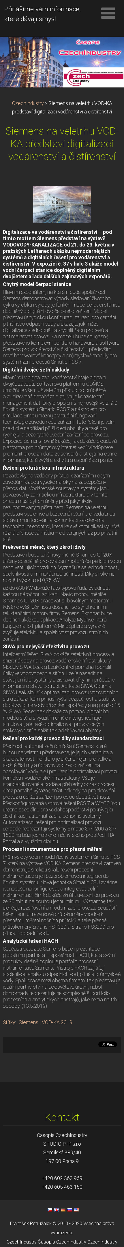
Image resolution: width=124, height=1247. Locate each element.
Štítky (9, 1022)
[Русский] (69, 1209)
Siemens (28, 1022)
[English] (56, 1209)
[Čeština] (50, 1209)
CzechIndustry (28, 103)
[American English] (76, 1209)
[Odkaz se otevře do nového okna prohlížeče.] (62, 204)
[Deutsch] (63, 1209)
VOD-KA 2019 (57, 1022)
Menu (108, 13)
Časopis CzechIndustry (62, 1242)
